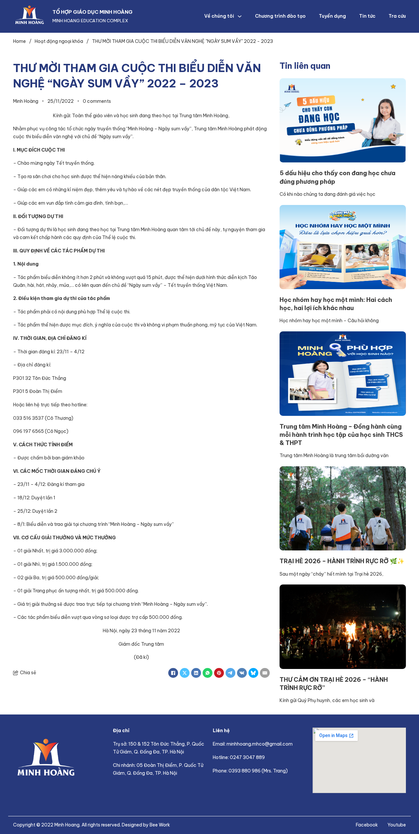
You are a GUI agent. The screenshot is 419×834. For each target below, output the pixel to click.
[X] (185, 673)
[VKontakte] (242, 673)
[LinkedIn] (196, 673)
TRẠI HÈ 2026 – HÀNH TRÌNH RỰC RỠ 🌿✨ (342, 561)
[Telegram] (230, 673)
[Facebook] (173, 673)
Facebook (367, 825)
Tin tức (367, 16)
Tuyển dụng (332, 16)
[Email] (265, 673)
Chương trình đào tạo (280, 16)
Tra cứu (397, 16)
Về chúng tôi (219, 16)
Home (19, 41)
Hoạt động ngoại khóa (59, 41)
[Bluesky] (253, 673)
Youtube (397, 825)
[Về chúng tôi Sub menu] (239, 16)
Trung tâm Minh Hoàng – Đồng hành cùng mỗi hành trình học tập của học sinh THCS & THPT (341, 435)
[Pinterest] (219, 673)
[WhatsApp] (207, 673)
